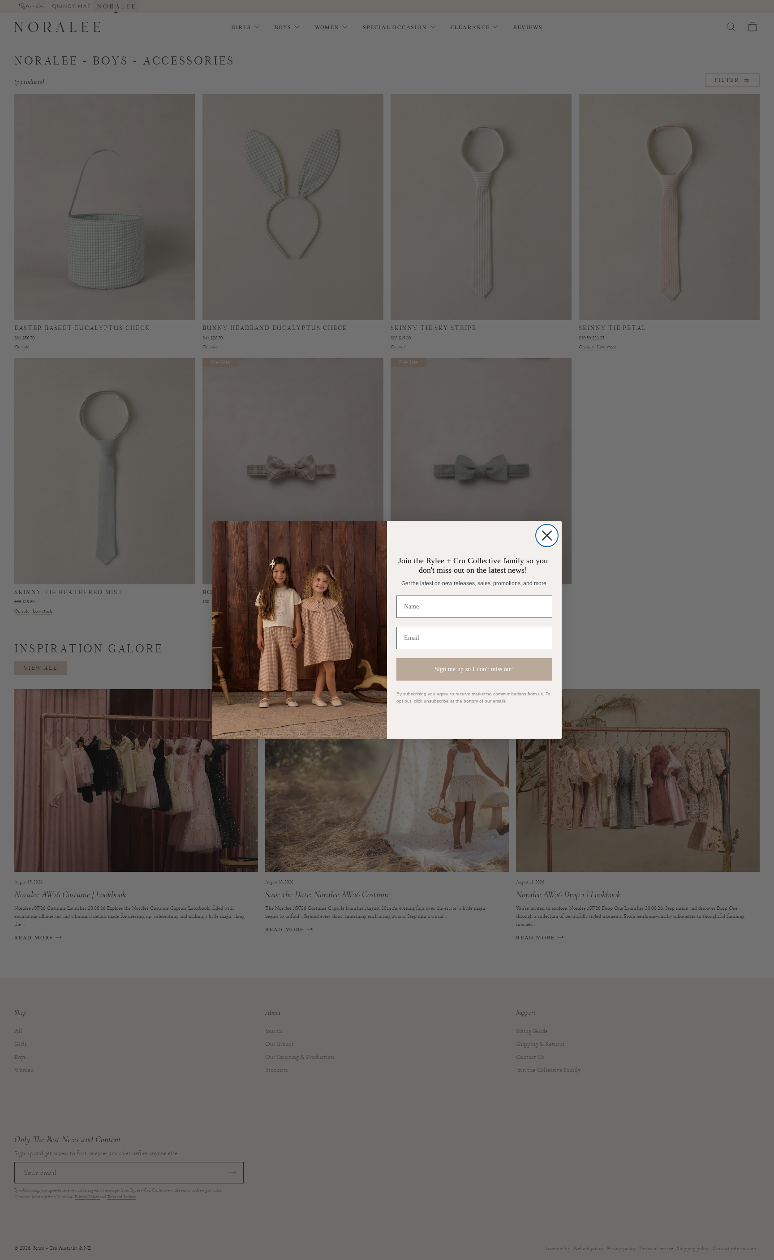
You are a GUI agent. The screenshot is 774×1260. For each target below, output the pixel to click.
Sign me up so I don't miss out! (474, 669)
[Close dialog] (547, 535)
